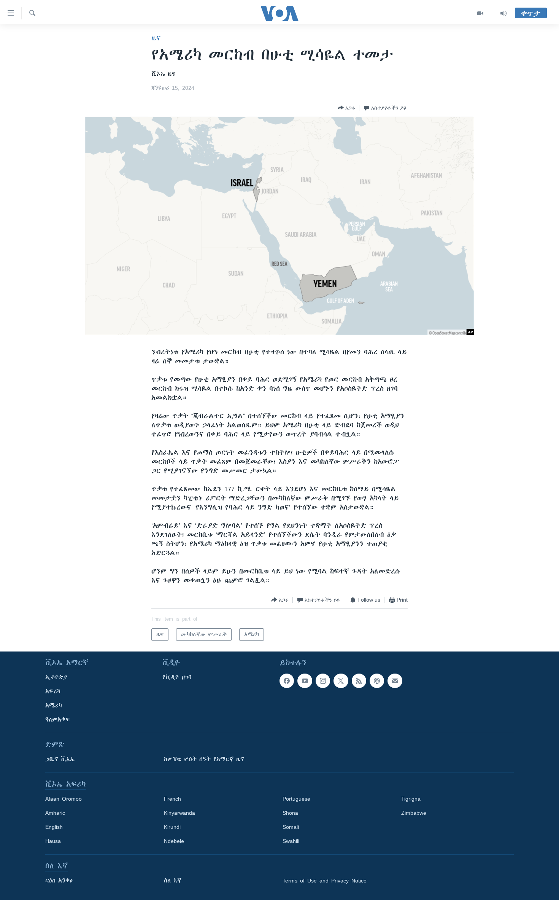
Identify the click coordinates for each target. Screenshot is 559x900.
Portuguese (296, 798)
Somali (291, 827)
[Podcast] (377, 681)
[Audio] (503, 13)
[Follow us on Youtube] (304, 681)
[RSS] (359, 681)
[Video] (480, 13)
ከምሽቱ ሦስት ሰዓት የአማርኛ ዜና (204, 759)
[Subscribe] (394, 681)
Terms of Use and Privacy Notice (325, 880)
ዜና (156, 38)
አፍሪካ (52, 691)
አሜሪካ (53, 705)
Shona (290, 812)
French (172, 798)
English (54, 827)
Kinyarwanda (179, 812)
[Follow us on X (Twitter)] (340, 681)
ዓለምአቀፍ (57, 719)
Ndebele (174, 841)
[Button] (346, 107)
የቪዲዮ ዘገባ (177, 677)
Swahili (291, 841)
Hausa (53, 841)
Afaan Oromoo (63, 798)
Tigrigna (411, 798)
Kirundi (172, 827)
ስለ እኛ (172, 880)
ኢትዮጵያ (56, 677)
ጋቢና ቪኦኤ (60, 759)
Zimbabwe (413, 812)
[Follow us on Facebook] (287, 681)
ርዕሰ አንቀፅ (59, 880)
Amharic (55, 812)
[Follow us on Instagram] (323, 681)
